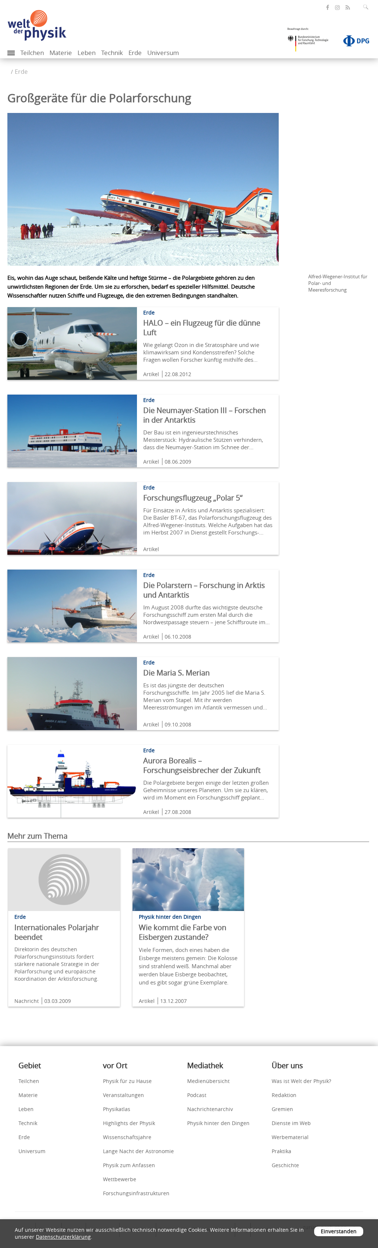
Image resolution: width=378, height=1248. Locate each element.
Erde (135, 52)
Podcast (196, 1095)
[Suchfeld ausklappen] (367, 7)
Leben (87, 52)
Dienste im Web (291, 1123)
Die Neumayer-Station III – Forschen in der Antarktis (204, 415)
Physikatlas (116, 1109)
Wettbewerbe (119, 1179)
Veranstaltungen (123, 1095)
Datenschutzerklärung (63, 1236)
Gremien (282, 1109)
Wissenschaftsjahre (127, 1137)
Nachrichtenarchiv (210, 1109)
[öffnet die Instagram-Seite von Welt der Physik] (337, 7)
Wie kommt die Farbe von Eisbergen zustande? (182, 932)
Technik (112, 52)
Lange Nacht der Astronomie (138, 1151)
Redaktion (284, 1095)
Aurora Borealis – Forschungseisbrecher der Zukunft (202, 765)
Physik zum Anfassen (129, 1165)
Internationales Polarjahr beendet (56, 932)
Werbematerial (290, 1137)
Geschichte (285, 1165)
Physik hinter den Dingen (218, 1123)
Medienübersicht (208, 1080)
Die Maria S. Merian (176, 673)
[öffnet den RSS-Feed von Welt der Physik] (348, 7)
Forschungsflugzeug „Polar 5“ (193, 498)
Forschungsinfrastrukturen (136, 1193)
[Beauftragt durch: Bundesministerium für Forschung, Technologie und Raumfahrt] (311, 42)
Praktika (281, 1151)
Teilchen (32, 52)
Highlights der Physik (129, 1123)
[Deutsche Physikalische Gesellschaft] (352, 42)
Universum (163, 52)
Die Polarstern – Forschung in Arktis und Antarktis (204, 590)
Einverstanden (339, 1231)
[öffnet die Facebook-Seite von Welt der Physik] (327, 7)
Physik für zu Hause (127, 1080)
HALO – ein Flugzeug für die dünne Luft (201, 327)
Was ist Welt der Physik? (301, 1080)
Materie (60, 52)
